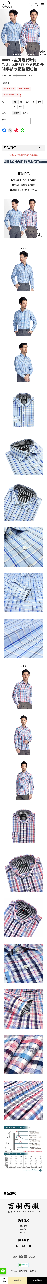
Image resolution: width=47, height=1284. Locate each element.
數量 (4, 119)
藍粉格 (26, 113)
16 (21, 102)
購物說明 (23, 1226)
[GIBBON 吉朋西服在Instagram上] (23, 1247)
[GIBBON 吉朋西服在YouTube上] (30, 1247)
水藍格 (16, 113)
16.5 (27, 102)
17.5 (39, 102)
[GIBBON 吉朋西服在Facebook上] (17, 1247)
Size (3, 102)
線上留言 (23, 1232)
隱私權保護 (23, 1271)
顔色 (4, 113)
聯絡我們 (23, 1229)
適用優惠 (5, 83)
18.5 (20, 106)
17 (33, 102)
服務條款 (14, 1271)
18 (14, 106)
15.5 (14, 102)
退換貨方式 (32, 1271)
